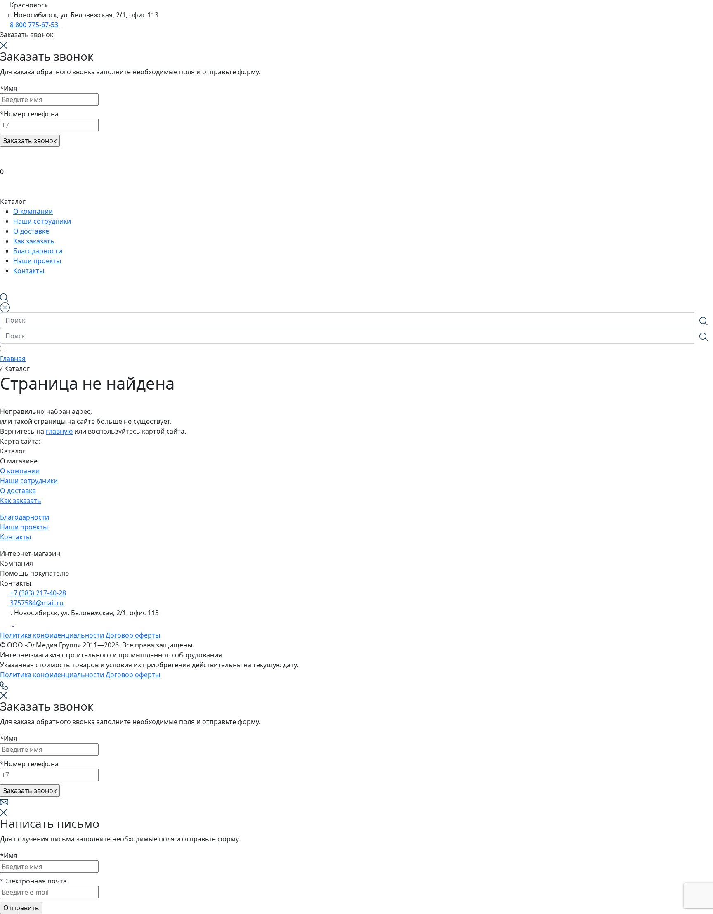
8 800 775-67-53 (35, 24)
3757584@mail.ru (36, 602)
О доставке (18, 490)
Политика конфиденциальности (52, 635)
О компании (20, 470)
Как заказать (20, 500)
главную (59, 431)
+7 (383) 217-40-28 (37, 593)
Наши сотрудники (29, 480)
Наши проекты (24, 526)
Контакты (15, 536)
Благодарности (24, 517)
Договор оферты (133, 635)
